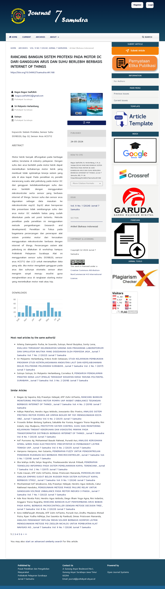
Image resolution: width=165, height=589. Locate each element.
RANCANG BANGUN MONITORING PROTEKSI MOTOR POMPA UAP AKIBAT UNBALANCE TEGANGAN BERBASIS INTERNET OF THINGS (59, 401)
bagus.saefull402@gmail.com (29, 96)
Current (26, 37)
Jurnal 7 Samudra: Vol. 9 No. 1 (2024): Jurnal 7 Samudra (66, 480)
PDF (88, 123)
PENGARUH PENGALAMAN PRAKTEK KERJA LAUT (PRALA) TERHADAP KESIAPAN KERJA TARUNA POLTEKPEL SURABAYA (60, 377)
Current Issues (121, 101)
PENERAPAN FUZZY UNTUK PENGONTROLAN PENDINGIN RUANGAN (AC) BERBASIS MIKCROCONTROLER (58, 453)
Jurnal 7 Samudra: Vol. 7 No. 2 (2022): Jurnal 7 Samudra (58, 354)
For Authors (119, 81)
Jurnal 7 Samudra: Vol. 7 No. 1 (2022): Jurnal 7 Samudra (58, 493)
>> (26, 534)
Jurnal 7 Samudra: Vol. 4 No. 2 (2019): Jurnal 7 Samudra (59, 406)
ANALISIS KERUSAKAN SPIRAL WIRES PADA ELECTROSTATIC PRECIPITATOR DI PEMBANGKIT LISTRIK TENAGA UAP (59, 444)
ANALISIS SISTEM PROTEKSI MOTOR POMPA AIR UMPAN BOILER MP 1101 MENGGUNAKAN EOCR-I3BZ (59, 415)
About (53, 37)
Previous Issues (121, 94)
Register (137, 5)
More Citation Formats (83, 183)
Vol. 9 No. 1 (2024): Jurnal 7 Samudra (48, 48)
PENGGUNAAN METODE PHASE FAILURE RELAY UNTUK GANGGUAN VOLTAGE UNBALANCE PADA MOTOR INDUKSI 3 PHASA (57, 489)
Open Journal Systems (118, 572)
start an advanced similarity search (44, 542)
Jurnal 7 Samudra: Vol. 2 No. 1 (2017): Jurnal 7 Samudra (61, 468)
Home (14, 37)
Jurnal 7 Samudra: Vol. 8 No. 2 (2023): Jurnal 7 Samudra (46, 509)
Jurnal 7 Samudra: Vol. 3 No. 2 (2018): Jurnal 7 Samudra (59, 381)
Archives (40, 37)
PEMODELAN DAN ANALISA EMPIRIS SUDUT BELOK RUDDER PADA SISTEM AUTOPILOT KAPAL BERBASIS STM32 (58, 477)
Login (150, 5)
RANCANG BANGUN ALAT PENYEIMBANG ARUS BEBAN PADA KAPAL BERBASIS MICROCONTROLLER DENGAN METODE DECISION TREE (59, 504)
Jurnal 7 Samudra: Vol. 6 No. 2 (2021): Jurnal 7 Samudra (52, 419)
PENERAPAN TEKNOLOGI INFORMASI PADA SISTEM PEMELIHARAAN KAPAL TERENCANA (57, 464)
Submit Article (138, 51)
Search (148, 37)
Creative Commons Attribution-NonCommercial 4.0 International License (86, 274)
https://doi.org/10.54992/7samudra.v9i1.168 (32, 73)
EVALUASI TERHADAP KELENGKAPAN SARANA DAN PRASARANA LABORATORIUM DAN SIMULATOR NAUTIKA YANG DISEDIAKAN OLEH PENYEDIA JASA (60, 350)
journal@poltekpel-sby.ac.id (82, 579)
